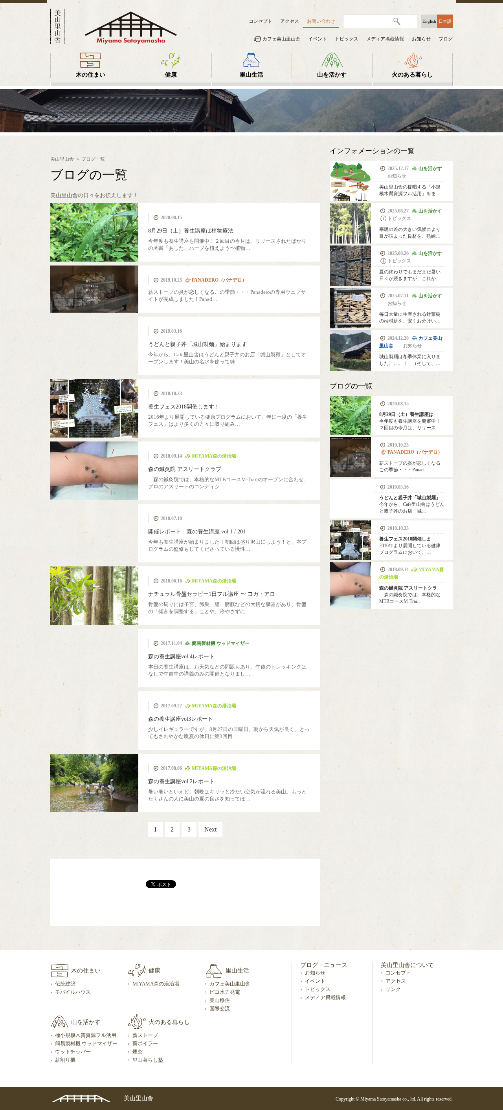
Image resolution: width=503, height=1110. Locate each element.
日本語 (445, 21)
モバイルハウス (73, 992)
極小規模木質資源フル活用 (85, 1035)
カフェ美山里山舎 (281, 39)
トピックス (346, 39)
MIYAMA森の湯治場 (155, 984)
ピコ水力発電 (224, 992)
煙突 (137, 1052)
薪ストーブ (145, 1035)
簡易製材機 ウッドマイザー (86, 1043)
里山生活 (251, 74)
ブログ (446, 39)
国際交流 (219, 1008)
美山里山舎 (62, 159)
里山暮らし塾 (147, 1060)
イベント (317, 39)
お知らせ (421, 39)
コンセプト (260, 21)
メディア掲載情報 (385, 39)
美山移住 (219, 1000)
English (429, 21)
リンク (393, 989)
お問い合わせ (321, 21)
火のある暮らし (412, 74)
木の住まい (90, 74)
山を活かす (332, 74)
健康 (171, 74)
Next (210, 829)
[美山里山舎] (130, 27)
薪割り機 (65, 1060)
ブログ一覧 (93, 159)
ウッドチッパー (73, 1052)
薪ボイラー (145, 1043)
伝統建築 (65, 984)
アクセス (289, 21)
